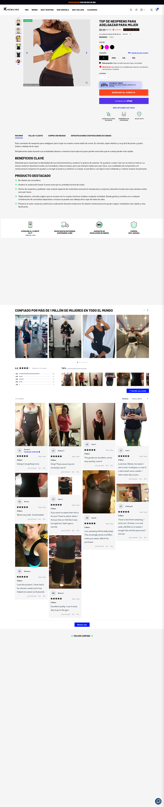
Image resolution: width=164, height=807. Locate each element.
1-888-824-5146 (30, 235)
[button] (131, 9)
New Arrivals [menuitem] (63, 10)
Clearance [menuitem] (92, 10)
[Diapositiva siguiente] (147, 379)
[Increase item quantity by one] (108, 77)
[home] (11, 9)
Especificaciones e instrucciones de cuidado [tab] (91, 136)
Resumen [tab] (19, 136)
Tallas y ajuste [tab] (35, 136)
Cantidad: (102, 73)
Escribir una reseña (140, 391)
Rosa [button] (107, 47)
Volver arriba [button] (82, 636)
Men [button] (26, 10)
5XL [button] (133, 58)
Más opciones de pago (124, 108)
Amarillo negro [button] (101, 47)
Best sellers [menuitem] (78, 10)
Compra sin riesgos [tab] (57, 136)
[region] (105, 379)
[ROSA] (107, 47)
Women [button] (35, 10)
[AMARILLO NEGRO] (101, 47)
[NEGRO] (112, 47)
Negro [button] (112, 47)
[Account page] (136, 9)
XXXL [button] (114, 58)
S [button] (103, 58)
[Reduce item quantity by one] (101, 77)
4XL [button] (124, 58)
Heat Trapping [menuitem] (47, 10)
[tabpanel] (82, 175)
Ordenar (125, 398)
